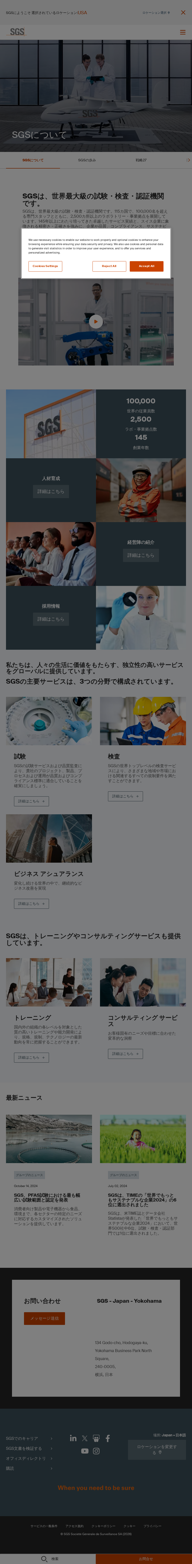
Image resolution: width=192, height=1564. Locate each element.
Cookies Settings (45, 266)
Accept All (146, 266)
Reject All (109, 266)
